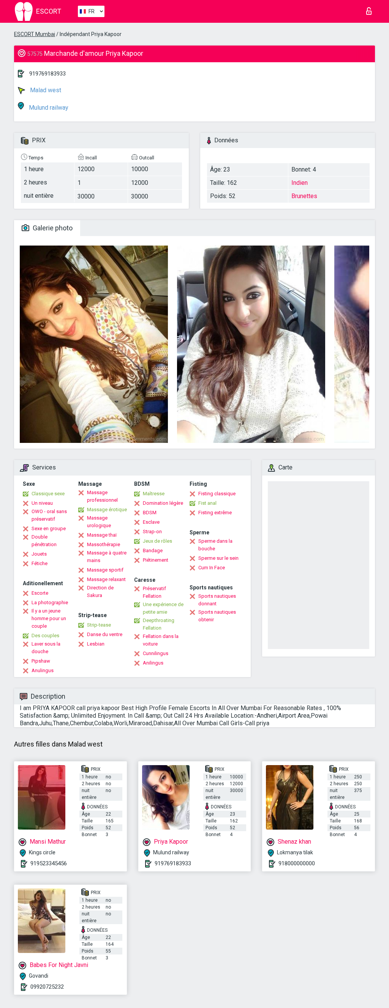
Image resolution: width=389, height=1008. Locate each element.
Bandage (153, 550)
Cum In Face (211, 567)
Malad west (44, 90)
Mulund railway (47, 107)
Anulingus (43, 670)
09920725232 (47, 986)
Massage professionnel (102, 496)
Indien (299, 182)
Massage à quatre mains (107, 556)
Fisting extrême (215, 512)
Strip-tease (99, 625)
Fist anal (207, 503)
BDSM (150, 512)
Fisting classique (217, 493)
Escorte (40, 593)
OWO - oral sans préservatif (49, 515)
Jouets (39, 554)
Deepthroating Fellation (158, 624)
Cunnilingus (155, 653)
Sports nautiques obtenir (217, 615)
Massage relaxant (106, 579)
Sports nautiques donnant (217, 599)
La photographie (50, 602)
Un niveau (42, 503)
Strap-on (152, 531)
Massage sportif (105, 570)
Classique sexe (48, 493)
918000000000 (296, 863)
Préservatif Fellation (154, 592)
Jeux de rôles (157, 541)
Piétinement (155, 560)
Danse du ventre (104, 634)
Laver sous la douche (46, 647)
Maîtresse (153, 493)
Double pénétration (44, 540)
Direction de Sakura (100, 591)
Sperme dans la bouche (215, 544)
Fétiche (39, 563)
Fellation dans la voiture (161, 640)
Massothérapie (103, 544)
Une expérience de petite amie (163, 608)
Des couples (45, 635)
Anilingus (153, 663)
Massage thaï (102, 535)
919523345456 (48, 863)
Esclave (151, 522)
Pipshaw (41, 661)
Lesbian (95, 644)
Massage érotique (107, 509)
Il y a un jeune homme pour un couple (49, 618)
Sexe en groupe (49, 528)
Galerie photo (52, 228)
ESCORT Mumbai (34, 34)
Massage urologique (99, 521)
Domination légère (163, 503)
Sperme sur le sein (218, 558)
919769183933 (47, 73)
